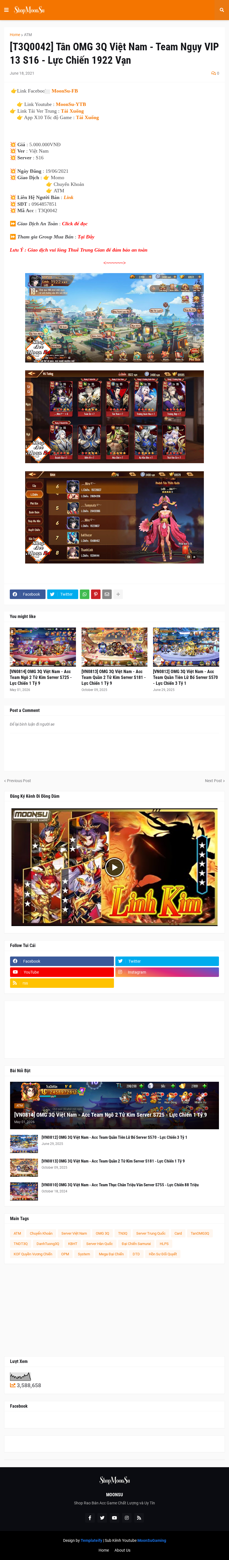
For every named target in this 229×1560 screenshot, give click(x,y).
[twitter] (102, 1518)
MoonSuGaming (151, 1540)
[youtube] (114, 1518)
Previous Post (19, 780)
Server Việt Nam (74, 1233)
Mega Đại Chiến (111, 1254)
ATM (28, 35)
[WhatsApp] (84, 594)
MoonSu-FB (65, 91)
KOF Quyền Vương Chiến (33, 1254)
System (84, 1254)
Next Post (213, 780)
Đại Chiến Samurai (136, 1244)
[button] (6, 10)
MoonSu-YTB (71, 104)
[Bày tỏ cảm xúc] (47, 91)
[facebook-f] (90, 1518)
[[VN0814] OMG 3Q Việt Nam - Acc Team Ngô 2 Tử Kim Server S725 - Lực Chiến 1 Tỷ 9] (43, 647)
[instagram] (127, 1518)
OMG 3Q (102, 1233)
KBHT (72, 1244)
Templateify (91, 1540)
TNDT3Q (21, 1244)
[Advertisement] (114, 1310)
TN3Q (122, 1233)
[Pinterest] (96, 594)
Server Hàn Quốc (99, 1244)
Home (15, 35)
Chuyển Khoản (41, 1233)
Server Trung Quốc (151, 1233)
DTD (136, 1254)
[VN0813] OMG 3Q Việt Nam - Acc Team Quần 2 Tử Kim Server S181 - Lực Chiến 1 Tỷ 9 (114, 677)
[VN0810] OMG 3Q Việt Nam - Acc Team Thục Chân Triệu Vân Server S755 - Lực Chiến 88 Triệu (120, 1184)
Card (178, 1233)
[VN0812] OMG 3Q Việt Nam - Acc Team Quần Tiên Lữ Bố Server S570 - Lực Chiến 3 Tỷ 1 (185, 677)
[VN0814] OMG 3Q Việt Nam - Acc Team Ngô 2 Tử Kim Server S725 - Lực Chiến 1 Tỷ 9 (41, 677)
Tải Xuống (72, 111)
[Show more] (118, 594)
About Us (122, 1550)
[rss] (139, 1518)
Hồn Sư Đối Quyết (163, 1254)
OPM (65, 1254)
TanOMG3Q (200, 1233)
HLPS (164, 1244)
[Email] (107, 594)
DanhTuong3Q (48, 1244)
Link (68, 197)
